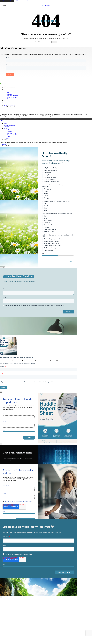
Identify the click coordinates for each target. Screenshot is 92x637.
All (8, 92)
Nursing (9, 94)
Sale (8, 99)
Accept (4, 144)
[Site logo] (46, 5)
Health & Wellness (12, 95)
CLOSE (3, 267)
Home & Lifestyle (12, 97)
